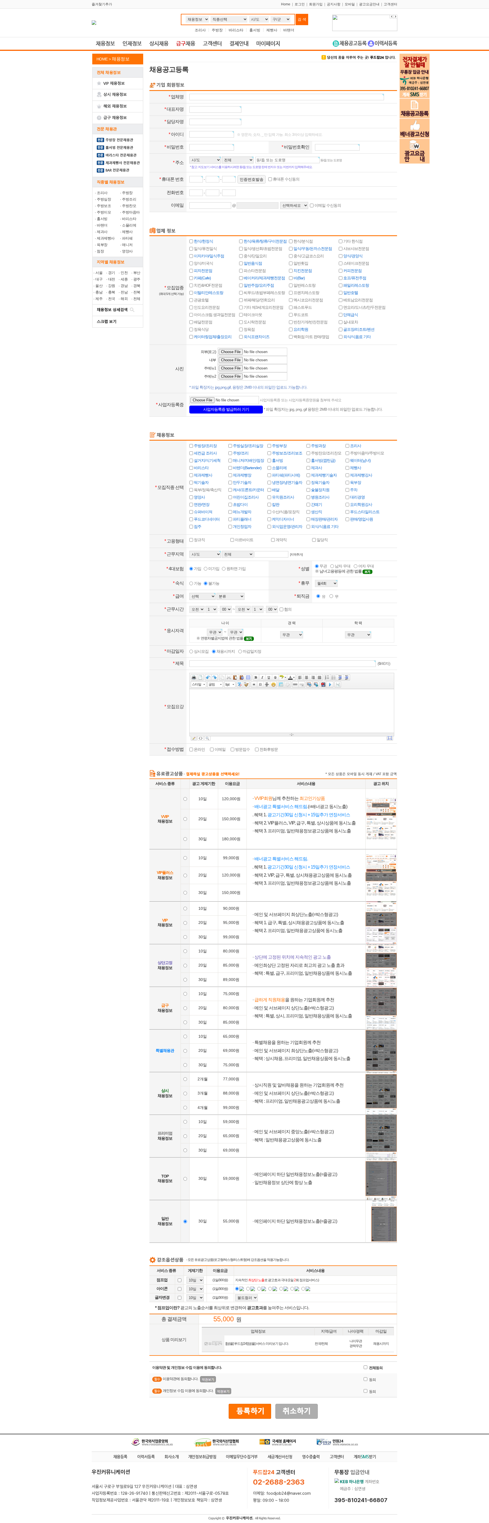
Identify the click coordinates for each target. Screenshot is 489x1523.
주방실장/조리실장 (247, 445)
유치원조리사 (282, 497)
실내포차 (350, 322)
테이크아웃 (252, 314)
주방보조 (104, 206)
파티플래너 (241, 519)
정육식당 (201, 329)
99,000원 (231, 858)
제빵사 (271, 30)
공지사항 (333, 4)
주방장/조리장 (205, 445)
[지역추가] (296, 554)
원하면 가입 (236, 568)
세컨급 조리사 (205, 453)
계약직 (281, 540)
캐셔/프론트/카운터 (248, 490)
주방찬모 (129, 206)
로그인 (300, 4)
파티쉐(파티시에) (285, 475)
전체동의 (375, 1368)
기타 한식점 (352, 241)
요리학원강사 (360, 504)
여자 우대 (365, 566)
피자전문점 (202, 270)
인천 (124, 273)
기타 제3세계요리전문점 (263, 307)
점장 (100, 251)
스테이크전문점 (355, 263)
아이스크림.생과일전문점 (214, 314)
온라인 (199, 749)
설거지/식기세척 (206, 460)
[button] (395, 16)
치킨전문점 (302, 270)
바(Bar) (299, 278)
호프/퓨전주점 (354, 278)
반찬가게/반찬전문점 (310, 322)
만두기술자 (241, 482)
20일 (202, 819)
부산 (136, 273)
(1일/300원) (220, 1280)
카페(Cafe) (202, 278)
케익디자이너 (282, 519)
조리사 (200, 30)
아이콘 (162, 1288)
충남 (98, 292)
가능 (197, 583)
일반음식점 (252, 263)
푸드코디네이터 (206, 519)
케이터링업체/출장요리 (212, 336)
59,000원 (231, 1121)
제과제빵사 (106, 238)
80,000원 (231, 951)
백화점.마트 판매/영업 (311, 336)
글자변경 (162, 1297)
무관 (323, 566)
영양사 (127, 251)
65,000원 (231, 1036)
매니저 (127, 245)
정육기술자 (319, 482)
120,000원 (231, 799)
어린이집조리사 (245, 497)
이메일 (220, 749)
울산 (98, 286)
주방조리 (129, 199)
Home (285, 4)
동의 (372, 1380)
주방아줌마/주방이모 (366, 453)
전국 (111, 299)
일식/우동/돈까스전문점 (312, 248)
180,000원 (231, 839)
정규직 (199, 540)
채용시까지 (225, 651)
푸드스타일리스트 (364, 512)
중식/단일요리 (255, 256)
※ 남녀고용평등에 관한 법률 (339, 571)
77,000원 (231, 1079)
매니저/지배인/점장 (248, 460)
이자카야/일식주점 (208, 256)
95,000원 (231, 922)
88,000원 (231, 1093)
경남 (124, 286)
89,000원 (231, 979)
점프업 (162, 1280)
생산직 (316, 512)
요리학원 (300, 329)
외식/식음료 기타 (356, 336)
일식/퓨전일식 (205, 248)
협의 (287, 609)
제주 (98, 299)
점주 (197, 526)
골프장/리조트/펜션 (358, 329)
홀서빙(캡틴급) (322, 460)
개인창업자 (241, 526)
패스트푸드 (302, 307)
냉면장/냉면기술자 (286, 482)
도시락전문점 (254, 322)
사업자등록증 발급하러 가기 (226, 409)
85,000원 (231, 965)
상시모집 (201, 651)
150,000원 (231, 819)
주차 (353, 490)
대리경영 (357, 497)
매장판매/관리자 (324, 519)
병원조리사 (319, 497)
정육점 (249, 329)
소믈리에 (129, 225)
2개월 (203, 1079)
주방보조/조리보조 (286, 453)
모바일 (350, 4)
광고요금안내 (369, 4)
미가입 (213, 568)
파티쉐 (127, 238)
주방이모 (104, 212)
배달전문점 (202, 322)
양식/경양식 (352, 256)
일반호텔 (350, 292)
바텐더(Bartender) (246, 467)
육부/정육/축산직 (207, 490)
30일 (202, 839)
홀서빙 (254, 30)
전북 (136, 292)
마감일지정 (251, 651)
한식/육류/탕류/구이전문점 (265, 241)
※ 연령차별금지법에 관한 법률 (220, 638)
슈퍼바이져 (202, 512)
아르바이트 (243, 540)
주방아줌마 (131, 212)
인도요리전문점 (206, 307)
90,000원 (231, 908)
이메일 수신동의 (327, 205)
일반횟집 (300, 263)
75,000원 (231, 993)
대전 (111, 279)
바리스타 (236, 30)
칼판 (275, 504)
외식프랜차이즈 (256, 336)
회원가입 (316, 4)
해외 (124, 299)
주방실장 (104, 199)
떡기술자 (201, 482)
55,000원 (231, 1221)
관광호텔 (201, 300)
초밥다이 (240, 504)
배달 (275, 490)
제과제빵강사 (360, 475)
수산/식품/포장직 (285, 512)
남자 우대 (342, 566)
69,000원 (231, 1050)
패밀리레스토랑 (355, 285)
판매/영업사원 (361, 519)
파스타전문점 (254, 270)
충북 (111, 292)
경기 (111, 273)
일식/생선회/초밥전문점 (262, 248)
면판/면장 (201, 504)
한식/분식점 (303, 241)
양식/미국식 (203, 263)
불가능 (213, 583)
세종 (124, 279)
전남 (124, 292)
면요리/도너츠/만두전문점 (363, 307)
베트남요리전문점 (357, 300)
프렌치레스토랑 (306, 292)
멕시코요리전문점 (308, 300)
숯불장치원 (319, 490)
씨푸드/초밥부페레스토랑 (264, 292)
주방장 (217, 30)
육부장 (102, 245)
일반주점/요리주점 (258, 285)
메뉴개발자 (241, 512)
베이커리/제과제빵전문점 (264, 278)
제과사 (102, 232)
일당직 (322, 540)
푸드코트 (300, 314)
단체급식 (350, 314)
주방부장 (279, 445)
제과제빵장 (241, 475)
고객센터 (390, 4)
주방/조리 (240, 453)
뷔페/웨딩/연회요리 (259, 300)
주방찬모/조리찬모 (325, 453)
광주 (136, 279)
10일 (202, 799)
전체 (136, 299)
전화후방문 (268, 749)
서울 (98, 273)
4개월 (203, 1107)
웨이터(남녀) (360, 460)
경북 (136, 286)
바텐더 (288, 30)
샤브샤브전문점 (355, 248)
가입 (197, 568)
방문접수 (242, 749)
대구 (98, 279)
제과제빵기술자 (323, 475)
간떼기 (316, 504)
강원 (111, 286)
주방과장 (318, 445)
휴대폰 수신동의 (285, 179)
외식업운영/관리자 (286, 526)
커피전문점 (352, 270)
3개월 (203, 1093)
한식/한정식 (203, 241)
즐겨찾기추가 (102, 4)
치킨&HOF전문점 (207, 285)
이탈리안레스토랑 (208, 292)
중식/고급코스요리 (308, 256)
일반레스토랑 (304, 285)
